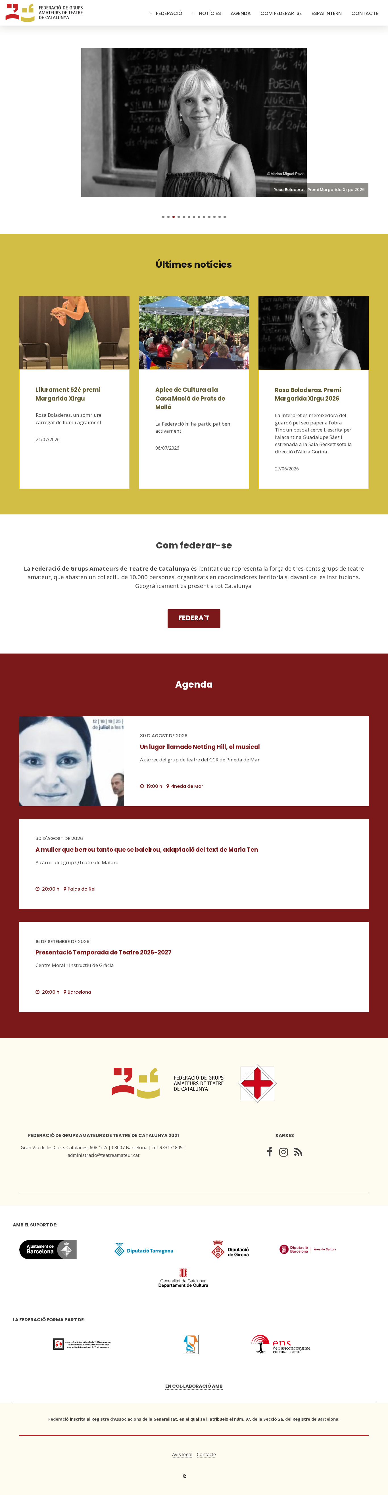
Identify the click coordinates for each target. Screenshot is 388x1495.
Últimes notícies (194, 264)
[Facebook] (270, 1153)
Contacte (364, 13)
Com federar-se (281, 13)
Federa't (193, 618)
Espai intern (327, 13)
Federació (169, 13)
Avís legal (182, 1454)
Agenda (241, 13)
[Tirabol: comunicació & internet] (194, 1476)
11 (214, 217)
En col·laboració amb (194, 1386)
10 (209, 217)
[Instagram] (283, 1153)
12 (219, 217)
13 (225, 217)
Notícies (210, 13)
